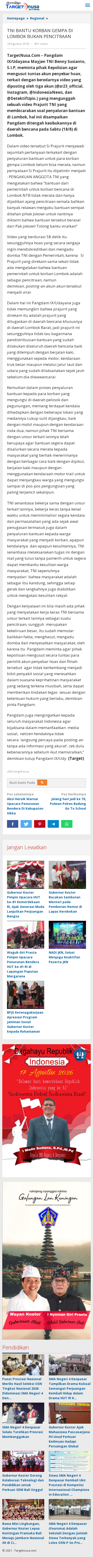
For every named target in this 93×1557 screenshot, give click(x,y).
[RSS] (42, 782)
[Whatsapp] (66, 824)
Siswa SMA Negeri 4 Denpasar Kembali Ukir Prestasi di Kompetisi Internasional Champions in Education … (69, 1485)
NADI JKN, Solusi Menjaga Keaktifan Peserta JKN (64, 957)
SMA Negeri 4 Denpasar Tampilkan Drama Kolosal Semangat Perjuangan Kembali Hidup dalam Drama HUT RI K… (70, 1388)
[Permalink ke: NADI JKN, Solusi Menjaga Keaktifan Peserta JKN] (67, 935)
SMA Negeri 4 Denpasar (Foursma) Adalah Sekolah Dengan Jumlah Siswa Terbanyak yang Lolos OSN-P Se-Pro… (68, 1533)
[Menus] (87, 5)
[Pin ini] (39, 824)
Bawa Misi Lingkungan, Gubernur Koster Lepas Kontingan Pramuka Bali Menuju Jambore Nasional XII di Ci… (23, 1533)
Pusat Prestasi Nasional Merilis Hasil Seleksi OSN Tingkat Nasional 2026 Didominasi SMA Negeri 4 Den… (22, 1388)
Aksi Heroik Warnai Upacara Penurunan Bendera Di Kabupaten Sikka (25, 803)
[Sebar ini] (12, 824)
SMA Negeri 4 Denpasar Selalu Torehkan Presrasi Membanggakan (22, 1432)
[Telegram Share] (53, 824)
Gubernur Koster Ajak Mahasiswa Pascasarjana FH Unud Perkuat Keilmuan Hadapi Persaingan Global (69, 1436)
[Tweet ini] (26, 824)
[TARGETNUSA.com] (22, 5)
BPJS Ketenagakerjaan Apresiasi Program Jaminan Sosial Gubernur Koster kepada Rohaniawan (25, 1022)
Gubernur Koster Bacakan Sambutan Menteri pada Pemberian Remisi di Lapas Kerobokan (65, 902)
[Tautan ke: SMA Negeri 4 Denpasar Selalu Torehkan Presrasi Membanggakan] (23, 1413)
